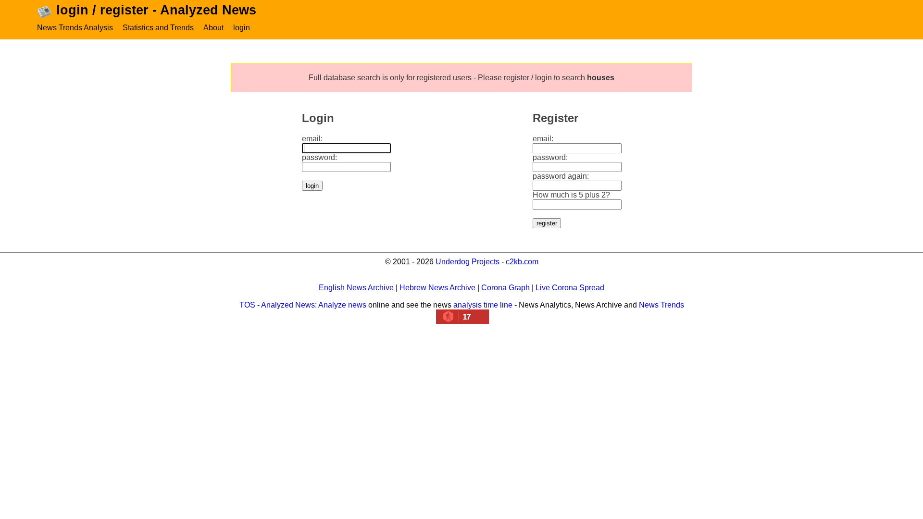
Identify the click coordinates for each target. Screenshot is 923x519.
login (241, 28)
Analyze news (342, 305)
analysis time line (482, 305)
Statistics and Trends (158, 28)
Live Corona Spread (570, 288)
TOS (247, 305)
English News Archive (356, 288)
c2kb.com (522, 262)
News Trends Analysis (75, 28)
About (213, 28)
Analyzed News (288, 305)
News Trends (661, 305)
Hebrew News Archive (437, 288)
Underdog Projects (467, 262)
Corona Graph (505, 288)
